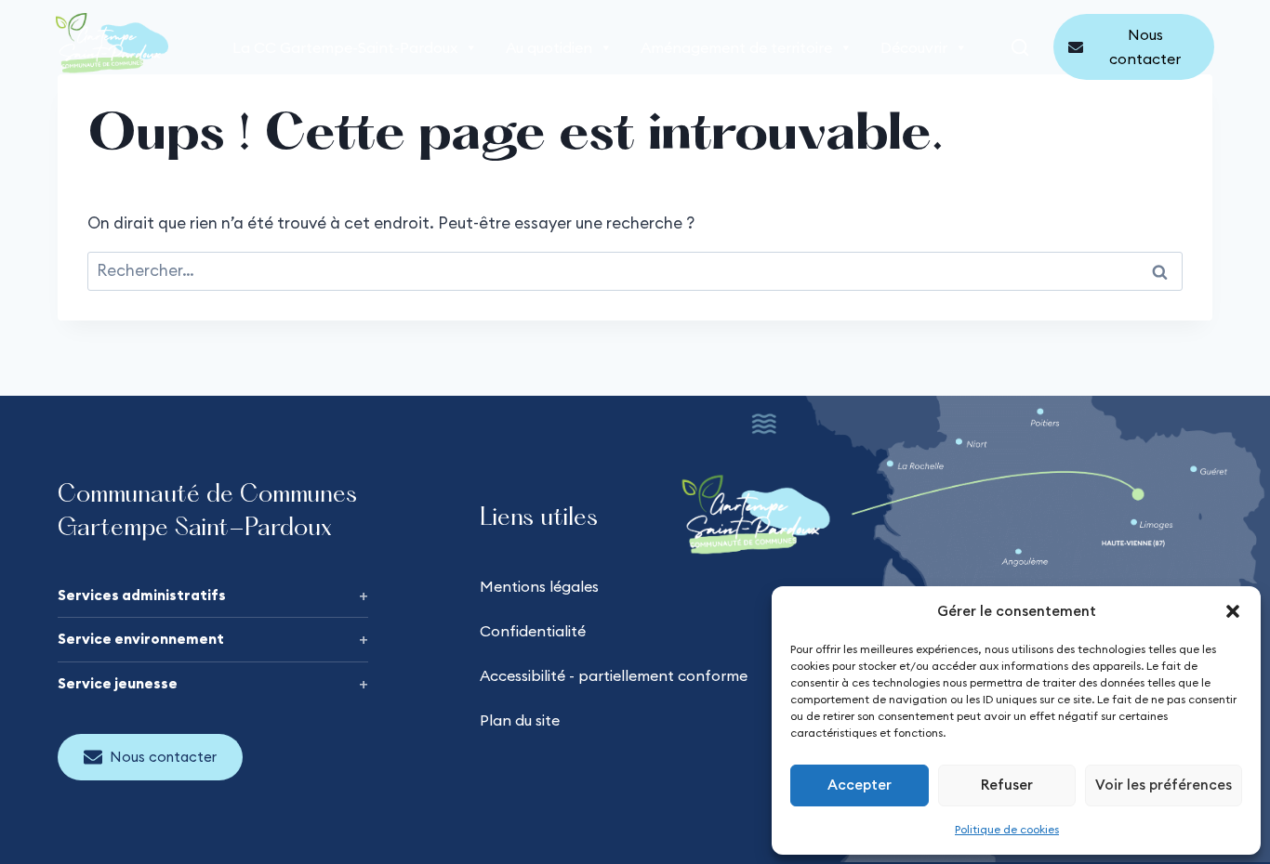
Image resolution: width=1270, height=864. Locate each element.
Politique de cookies (1007, 829)
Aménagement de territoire (736, 47)
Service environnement (141, 639)
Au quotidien (549, 47)
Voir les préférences (1163, 784)
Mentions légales (539, 586)
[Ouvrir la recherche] (1020, 47)
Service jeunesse (118, 683)
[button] (1233, 611)
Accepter (859, 784)
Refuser (1007, 784)
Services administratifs (142, 595)
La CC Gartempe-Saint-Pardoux (344, 47)
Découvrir (913, 47)
